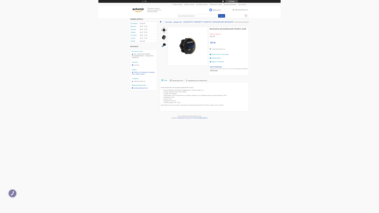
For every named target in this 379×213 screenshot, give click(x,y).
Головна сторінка (177, 4)
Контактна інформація (230, 4)
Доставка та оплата (202, 4)
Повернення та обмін (216, 4)
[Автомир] (138, 10)
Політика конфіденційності (200, 118)
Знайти (221, 16)
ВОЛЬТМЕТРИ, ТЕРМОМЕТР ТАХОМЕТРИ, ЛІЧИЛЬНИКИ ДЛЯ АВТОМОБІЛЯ (208, 22)
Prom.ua (199, 116)
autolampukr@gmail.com (141, 88)
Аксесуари (168, 22)
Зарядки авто (177, 22)
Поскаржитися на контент (184, 118)
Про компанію (242, 4)
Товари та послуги (189, 4)
